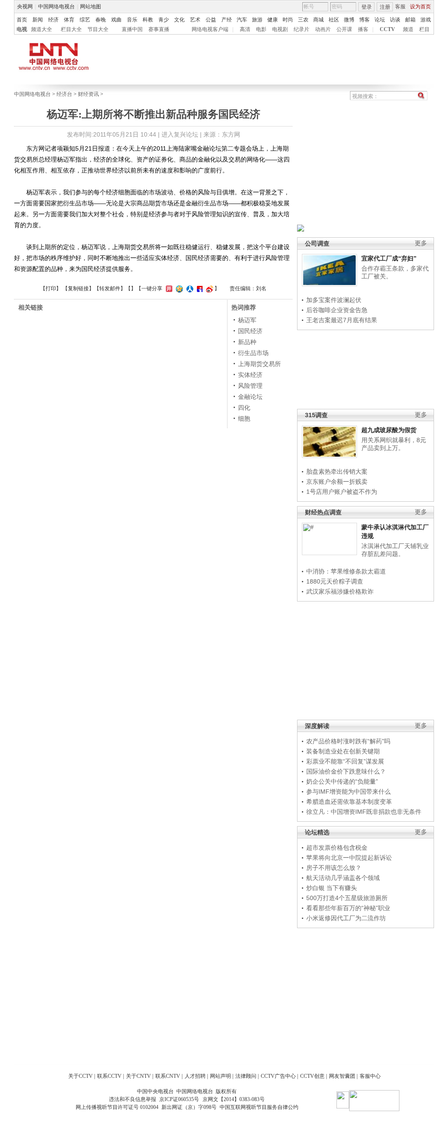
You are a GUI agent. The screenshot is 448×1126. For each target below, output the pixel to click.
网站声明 (220, 1076)
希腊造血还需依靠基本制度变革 (349, 801)
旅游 (257, 20)
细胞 (244, 418)
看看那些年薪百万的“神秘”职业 (348, 907)
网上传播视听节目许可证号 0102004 (117, 1107)
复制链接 (78, 288)
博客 (364, 20)
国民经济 (250, 330)
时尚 (288, 20)
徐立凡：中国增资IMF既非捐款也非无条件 (363, 811)
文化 (179, 20)
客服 (400, 7)
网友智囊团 (342, 1076)
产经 (226, 20)
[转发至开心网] (168, 288)
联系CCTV (109, 1076)
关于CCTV (80, 1076)
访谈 (395, 20)
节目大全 (98, 29)
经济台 (64, 94)
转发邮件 (109, 288)
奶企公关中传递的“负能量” (342, 781)
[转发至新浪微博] (208, 288)
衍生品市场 (253, 352)
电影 (261, 29)
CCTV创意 (312, 1076)
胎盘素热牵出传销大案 (337, 471)
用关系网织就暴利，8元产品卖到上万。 (393, 443)
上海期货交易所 (259, 363)
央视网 (25, 7)
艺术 (195, 20)
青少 (163, 20)
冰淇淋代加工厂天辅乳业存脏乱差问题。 (395, 549)
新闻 (37, 20)
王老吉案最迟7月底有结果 (341, 320)
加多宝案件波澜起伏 (333, 299)
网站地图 (90, 7)
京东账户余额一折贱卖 (337, 481)
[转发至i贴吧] (199, 288)
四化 (244, 407)
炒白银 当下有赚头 (331, 887)
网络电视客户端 (210, 29)
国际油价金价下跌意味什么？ (346, 771)
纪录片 (301, 29)
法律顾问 (245, 1076)
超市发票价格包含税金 (337, 847)
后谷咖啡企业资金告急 (337, 309)
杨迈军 (247, 320)
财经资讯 (88, 94)
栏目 (424, 29)
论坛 (379, 20)
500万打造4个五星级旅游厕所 (347, 897)
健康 (272, 20)
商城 (318, 20)
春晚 (100, 20)
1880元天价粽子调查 (334, 581)
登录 (366, 7)
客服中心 (370, 1076)
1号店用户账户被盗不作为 (341, 491)
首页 (22, 20)
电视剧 (280, 29)
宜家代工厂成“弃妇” (388, 258)
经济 (53, 20)
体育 (69, 20)
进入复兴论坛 (179, 134)
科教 (148, 20)
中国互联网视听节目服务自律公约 (259, 1107)
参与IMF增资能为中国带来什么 (348, 791)
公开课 (344, 29)
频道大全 (41, 29)
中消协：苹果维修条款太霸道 (346, 571)
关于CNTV (138, 1076)
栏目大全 (71, 29)
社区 (334, 20)
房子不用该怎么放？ (333, 867)
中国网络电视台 (56, 7)
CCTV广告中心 (278, 1076)
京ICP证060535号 (179, 1099)
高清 (245, 29)
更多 (421, 243)
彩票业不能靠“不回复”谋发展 (345, 761)
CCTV (387, 29)
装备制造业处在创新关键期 (343, 751)
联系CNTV (167, 1076)
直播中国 (132, 29)
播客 (363, 29)
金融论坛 (250, 396)
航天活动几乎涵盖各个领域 (343, 877)
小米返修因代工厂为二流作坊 (346, 918)
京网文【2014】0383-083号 (234, 1099)
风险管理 (250, 385)
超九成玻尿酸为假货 (388, 429)
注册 (385, 7)
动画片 (323, 29)
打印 (51, 288)
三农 (303, 20)
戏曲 (116, 20)
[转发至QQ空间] (178, 288)
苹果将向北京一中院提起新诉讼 (349, 857)
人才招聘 (195, 1076)
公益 (211, 20)
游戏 (425, 20)
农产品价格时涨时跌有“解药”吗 (348, 741)
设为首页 (420, 7)
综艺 (85, 20)
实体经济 (250, 374)
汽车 (242, 20)
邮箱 (410, 20)
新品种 (247, 341)
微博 (349, 20)
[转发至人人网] (188, 288)
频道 (408, 29)
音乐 (132, 20)
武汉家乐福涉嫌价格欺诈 (340, 591)
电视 (22, 29)
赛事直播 (158, 29)
